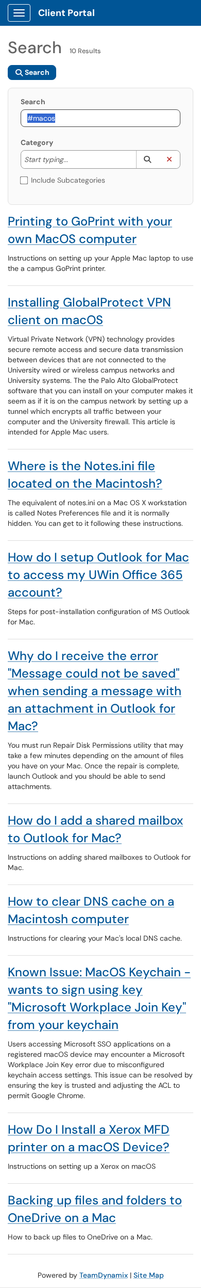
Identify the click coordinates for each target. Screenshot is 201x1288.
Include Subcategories (68, 180)
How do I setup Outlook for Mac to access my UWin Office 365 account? (98, 574)
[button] (147, 159)
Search (33, 101)
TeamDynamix (103, 1275)
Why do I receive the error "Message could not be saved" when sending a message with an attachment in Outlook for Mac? (94, 691)
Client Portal (66, 13)
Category (37, 142)
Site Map (148, 1275)
